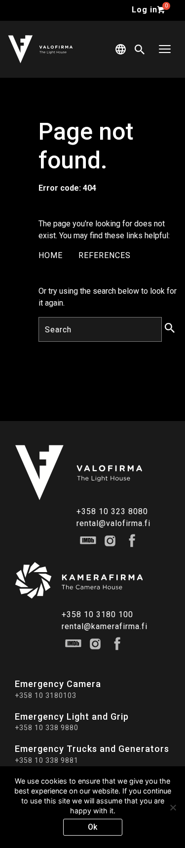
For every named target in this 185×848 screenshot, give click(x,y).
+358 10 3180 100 (97, 614)
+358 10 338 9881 (46, 760)
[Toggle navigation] (164, 49)
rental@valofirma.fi (113, 523)
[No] (173, 807)
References (104, 255)
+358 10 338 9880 (46, 728)
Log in (144, 9)
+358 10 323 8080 (112, 511)
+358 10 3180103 (45, 695)
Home (50, 255)
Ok (92, 827)
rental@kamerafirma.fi (105, 626)
